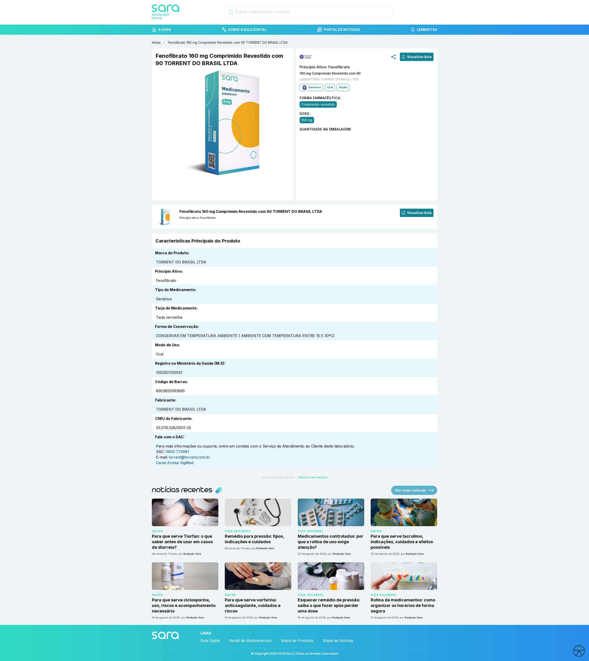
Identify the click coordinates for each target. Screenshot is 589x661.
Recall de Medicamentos (250, 640)
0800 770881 (177, 451)
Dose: (305, 113)
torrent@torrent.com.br (189, 457)
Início (156, 42)
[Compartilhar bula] (393, 56)
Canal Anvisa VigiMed (174, 462)
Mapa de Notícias (338, 640)
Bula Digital (210, 640)
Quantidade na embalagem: (326, 129)
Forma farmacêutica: (320, 98)
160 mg (306, 120)
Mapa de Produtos (297, 640)
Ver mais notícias (410, 490)
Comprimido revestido (318, 104)
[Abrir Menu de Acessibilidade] (578, 650)
